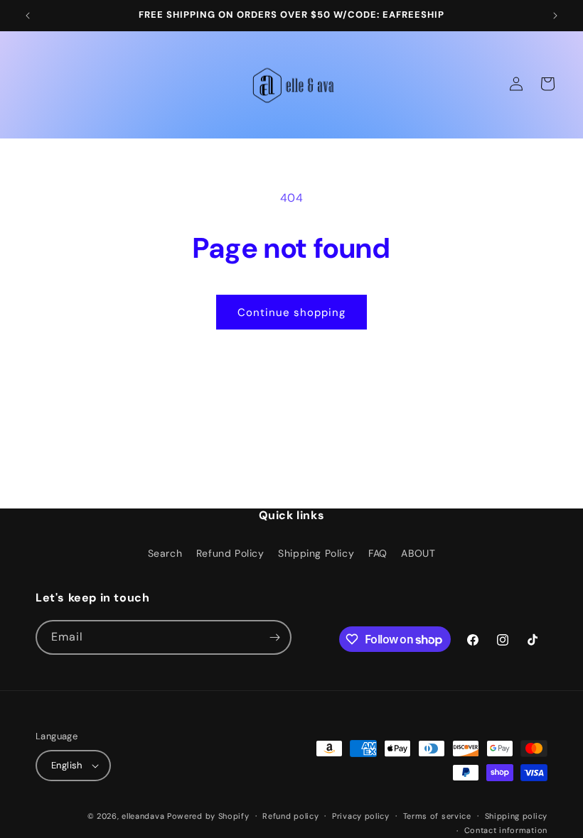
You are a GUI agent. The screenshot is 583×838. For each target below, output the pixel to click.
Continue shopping (291, 312)
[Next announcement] (555, 15)
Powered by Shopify (208, 816)
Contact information (505, 830)
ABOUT (418, 553)
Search (165, 553)
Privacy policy (361, 816)
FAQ (377, 553)
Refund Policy (230, 553)
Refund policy (290, 816)
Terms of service (437, 816)
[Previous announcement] (27, 15)
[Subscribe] (274, 637)
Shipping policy (516, 816)
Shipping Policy (316, 553)
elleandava (143, 816)
